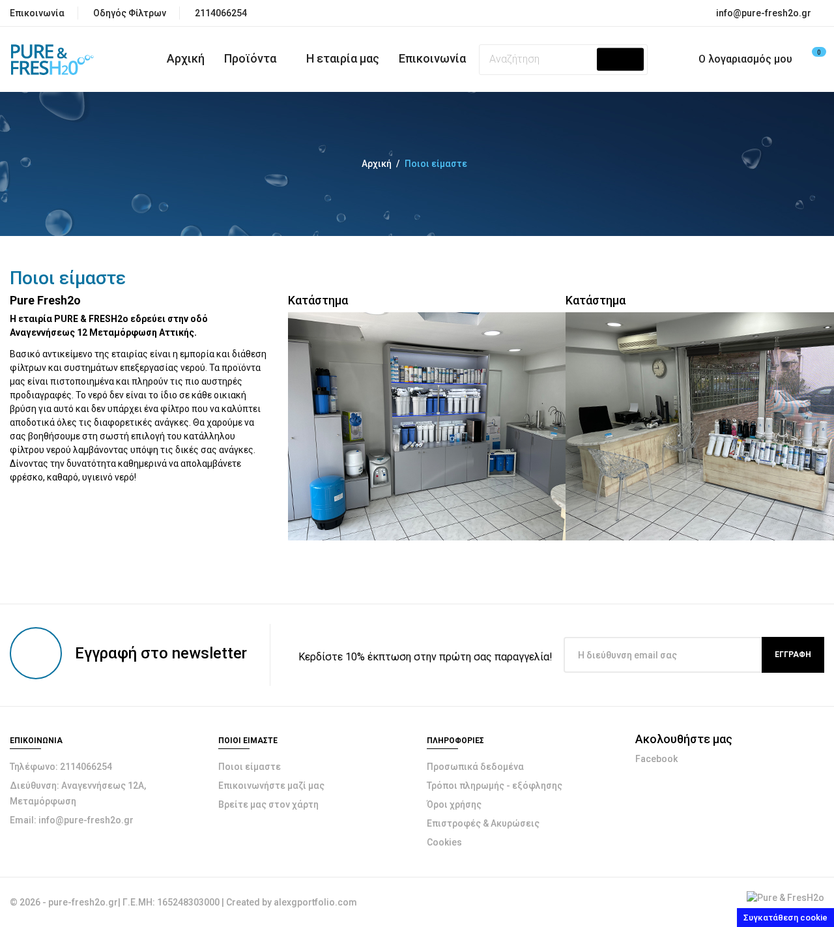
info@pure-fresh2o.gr (763, 13)
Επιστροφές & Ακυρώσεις (483, 823)
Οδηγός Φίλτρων (129, 13)
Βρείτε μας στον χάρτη (268, 804)
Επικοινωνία (37, 13)
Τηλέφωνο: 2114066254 (61, 766)
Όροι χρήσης (454, 804)
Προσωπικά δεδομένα (475, 766)
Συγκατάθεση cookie (785, 917)
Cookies (444, 842)
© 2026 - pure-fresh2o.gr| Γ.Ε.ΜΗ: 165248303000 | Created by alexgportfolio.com (183, 902)
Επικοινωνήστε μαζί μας (271, 785)
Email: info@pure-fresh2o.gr (72, 820)
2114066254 (221, 13)
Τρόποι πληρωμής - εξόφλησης (494, 785)
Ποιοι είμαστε (249, 766)
